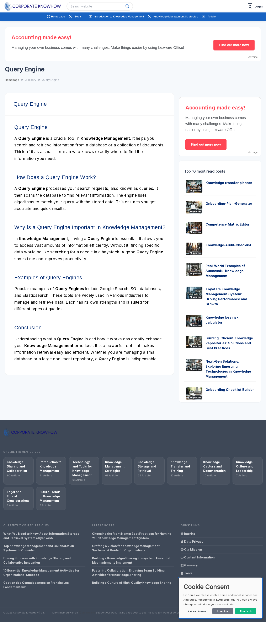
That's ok (246, 611)
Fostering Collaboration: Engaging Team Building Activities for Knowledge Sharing (128, 573)
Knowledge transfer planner (229, 183)
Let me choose (197, 611)
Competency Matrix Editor (228, 224)
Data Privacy (193, 541)
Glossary (190, 565)
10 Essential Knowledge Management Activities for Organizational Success (41, 573)
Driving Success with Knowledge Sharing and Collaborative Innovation (37, 560)
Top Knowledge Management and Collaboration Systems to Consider (38, 548)
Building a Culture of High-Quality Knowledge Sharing (131, 582)
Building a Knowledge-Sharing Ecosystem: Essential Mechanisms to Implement (131, 560)
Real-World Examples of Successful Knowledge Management (225, 271)
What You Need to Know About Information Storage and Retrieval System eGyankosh (41, 536)
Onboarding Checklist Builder (230, 390)
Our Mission (192, 549)
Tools (187, 573)
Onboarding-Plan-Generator (229, 203)
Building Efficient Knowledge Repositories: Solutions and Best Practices (229, 343)
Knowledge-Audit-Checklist (228, 245)
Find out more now (234, 45)
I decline (222, 611)
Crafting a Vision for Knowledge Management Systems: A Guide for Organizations (126, 548)
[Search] (127, 6)
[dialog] (220, 598)
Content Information (199, 557)
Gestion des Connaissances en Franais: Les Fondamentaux (36, 585)
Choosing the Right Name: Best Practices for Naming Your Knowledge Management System (131, 536)
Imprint (189, 533)
